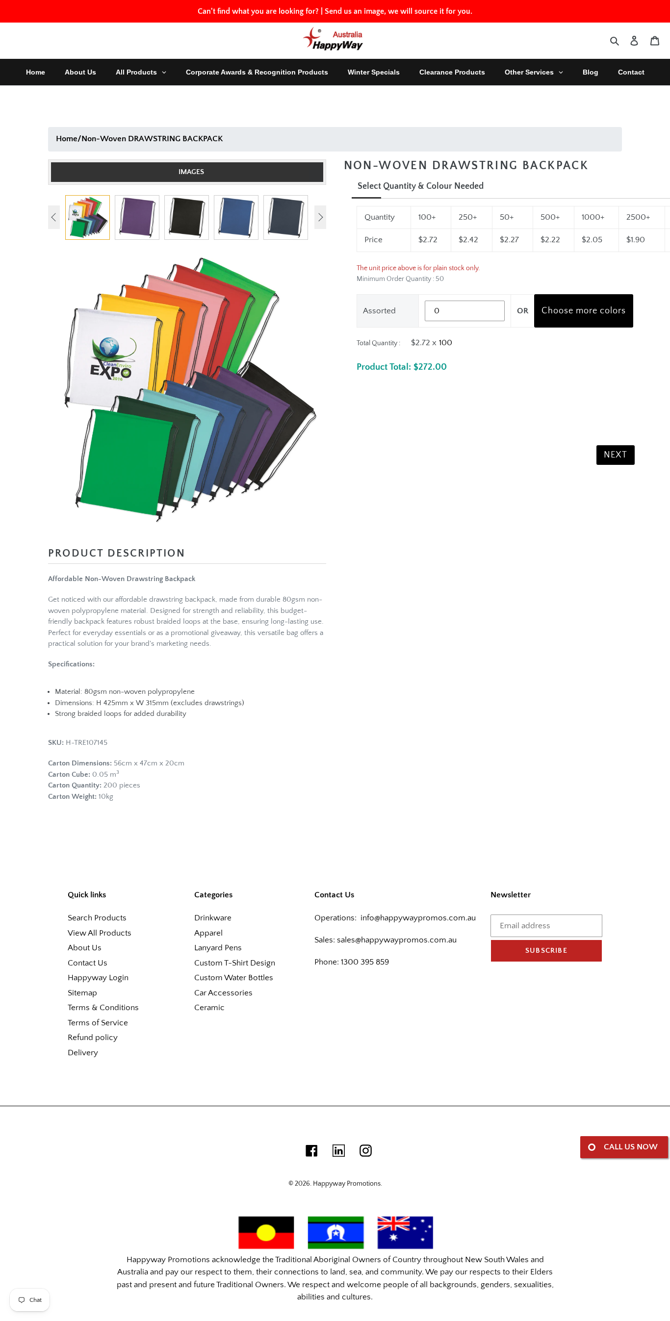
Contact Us (87, 963)
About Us (85, 947)
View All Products (99, 933)
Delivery (83, 1052)
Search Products (97, 918)
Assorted (379, 310)
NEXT (615, 455)
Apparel (208, 933)
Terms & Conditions (103, 1007)
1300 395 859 (364, 962)
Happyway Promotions (347, 1184)
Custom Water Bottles (233, 977)
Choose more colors (583, 311)
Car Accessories (223, 993)
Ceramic (209, 1007)
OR (522, 310)
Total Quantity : (378, 343)
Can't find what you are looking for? (258, 11)
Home (66, 138)
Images (191, 172)
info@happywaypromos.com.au (418, 918)
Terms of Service (98, 1022)
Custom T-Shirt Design (234, 963)
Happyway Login (98, 977)
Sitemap (82, 993)
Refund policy (93, 1037)
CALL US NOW (631, 1147)
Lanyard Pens (218, 947)
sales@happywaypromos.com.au (397, 940)
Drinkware (213, 918)
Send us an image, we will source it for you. (398, 11)
